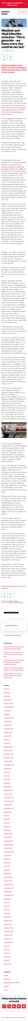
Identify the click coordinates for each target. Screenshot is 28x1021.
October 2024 (8, 721)
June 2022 (7, 775)
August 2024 (7, 725)
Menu (23, 12)
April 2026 (7, 696)
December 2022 (9, 754)
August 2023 (7, 736)
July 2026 (7, 689)
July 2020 (7, 859)
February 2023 (8, 747)
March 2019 (7, 917)
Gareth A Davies (5, 12)
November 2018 (8, 931)
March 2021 (7, 830)
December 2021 (8, 797)
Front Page (16, 601)
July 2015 (6, 960)
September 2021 (9, 808)
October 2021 (8, 804)
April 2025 (7, 714)
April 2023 (7, 743)
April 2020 (7, 870)
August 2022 (7, 768)
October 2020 (8, 848)
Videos (6, 990)
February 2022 (8, 790)
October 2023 (8, 732)
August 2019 (7, 899)
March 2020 (7, 873)
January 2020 (8, 880)
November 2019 (8, 888)
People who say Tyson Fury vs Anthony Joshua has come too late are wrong (13, 675)
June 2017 (7, 946)
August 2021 (7, 812)
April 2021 (7, 826)
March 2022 (7, 786)
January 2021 (8, 837)
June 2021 (7, 819)
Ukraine (21, 602)
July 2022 (7, 772)
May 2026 (7, 692)
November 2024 (9, 718)
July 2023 (7, 739)
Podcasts (6, 986)
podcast (16, 602)
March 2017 (7, 957)
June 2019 (7, 906)
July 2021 (6, 815)
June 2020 (7, 862)
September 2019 (9, 895)
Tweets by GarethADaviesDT (12, 635)
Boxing (10, 601)
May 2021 (7, 823)
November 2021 (8, 801)
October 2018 (8, 935)
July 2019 (6, 902)
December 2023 (9, 728)
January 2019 (8, 924)
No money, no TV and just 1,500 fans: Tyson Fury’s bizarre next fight (13, 654)
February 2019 (8, 920)
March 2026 (7, 699)
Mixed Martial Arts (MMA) (11, 982)
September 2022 (9, 765)
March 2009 (7, 964)
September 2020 (9, 851)
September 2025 (9, 707)
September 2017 (8, 942)
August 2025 (7, 710)
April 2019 (7, 913)
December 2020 (9, 841)
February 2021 (8, 833)
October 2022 (8, 761)
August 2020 (8, 855)
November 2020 (9, 844)
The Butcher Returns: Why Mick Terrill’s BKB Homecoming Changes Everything (14, 662)
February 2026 (8, 703)
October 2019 (8, 891)
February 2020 (8, 877)
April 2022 (7, 783)
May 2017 (7, 949)
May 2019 (7, 909)
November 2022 (9, 757)
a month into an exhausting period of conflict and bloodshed (12, 167)
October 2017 (8, 938)
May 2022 (7, 779)
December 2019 (8, 884)
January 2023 (8, 750)
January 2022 (8, 794)
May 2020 (7, 866)
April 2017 (7, 953)
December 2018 (8, 928)
